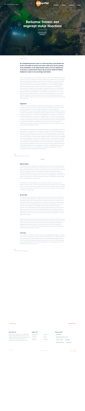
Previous (12, 156)
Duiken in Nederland (42, 32)
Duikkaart (71, 5)
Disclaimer (45, 337)
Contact (44, 336)
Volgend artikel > (72, 323)
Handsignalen (34, 336)
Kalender (56, 5)
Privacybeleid (45, 339)
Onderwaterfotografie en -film (62, 337)
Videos (79, 5)
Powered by (11, 350)
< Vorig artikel (12, 323)
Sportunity (45, 350)
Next (72, 156)
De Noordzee (42, 34)
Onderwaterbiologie (60, 342)
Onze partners (46, 334)
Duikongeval (34, 339)
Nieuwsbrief (34, 337)
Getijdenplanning (35, 334)
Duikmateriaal (59, 334)
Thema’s (64, 5)
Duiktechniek (68, 342)
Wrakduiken (67, 339)
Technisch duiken (59, 339)
